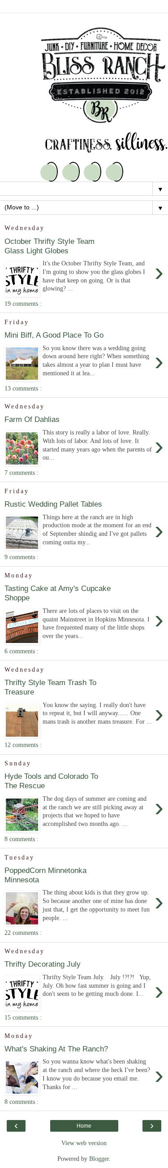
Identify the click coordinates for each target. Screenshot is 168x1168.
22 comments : (23, 932)
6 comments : (21, 651)
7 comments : (21, 472)
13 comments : (23, 388)
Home (84, 1126)
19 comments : (23, 303)
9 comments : (21, 556)
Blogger (99, 1158)
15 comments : (23, 1017)
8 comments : (21, 838)
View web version (84, 1142)
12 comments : (23, 744)
